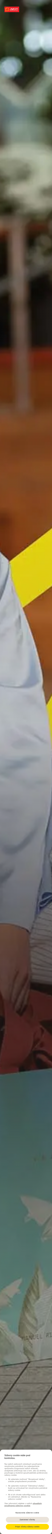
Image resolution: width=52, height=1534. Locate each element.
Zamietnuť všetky (27, 1520)
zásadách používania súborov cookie (23, 1504)
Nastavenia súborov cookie (27, 1513)
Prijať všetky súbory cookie (27, 1527)
